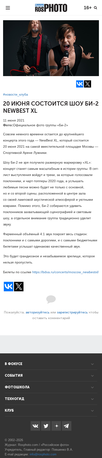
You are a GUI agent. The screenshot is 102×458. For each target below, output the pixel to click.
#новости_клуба (15, 94)
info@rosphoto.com (43, 454)
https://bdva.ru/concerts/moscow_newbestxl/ (65, 272)
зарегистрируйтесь (72, 312)
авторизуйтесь (38, 312)
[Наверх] (96, 442)
